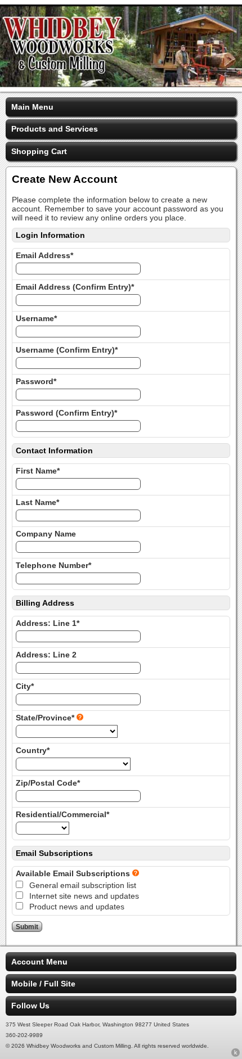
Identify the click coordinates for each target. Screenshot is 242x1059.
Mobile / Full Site (43, 983)
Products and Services (54, 128)
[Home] (121, 84)
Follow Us (30, 1005)
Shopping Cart (39, 151)
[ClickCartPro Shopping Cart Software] (235, 1054)
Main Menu (32, 106)
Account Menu (39, 961)
